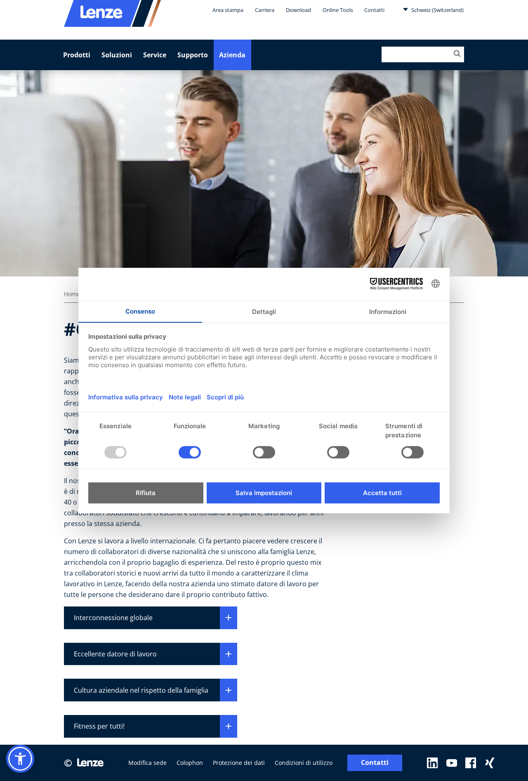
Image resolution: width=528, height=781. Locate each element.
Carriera (264, 10)
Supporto (192, 54)
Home (72, 294)
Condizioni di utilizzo (303, 763)
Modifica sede (147, 763)
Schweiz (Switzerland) (437, 10)
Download (298, 10)
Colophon (190, 763)
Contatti (374, 10)
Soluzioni (116, 54)
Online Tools (338, 10)
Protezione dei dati (239, 763)
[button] (20, 759)
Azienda (232, 54)
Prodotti (76, 54)
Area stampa (227, 10)
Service (154, 54)
